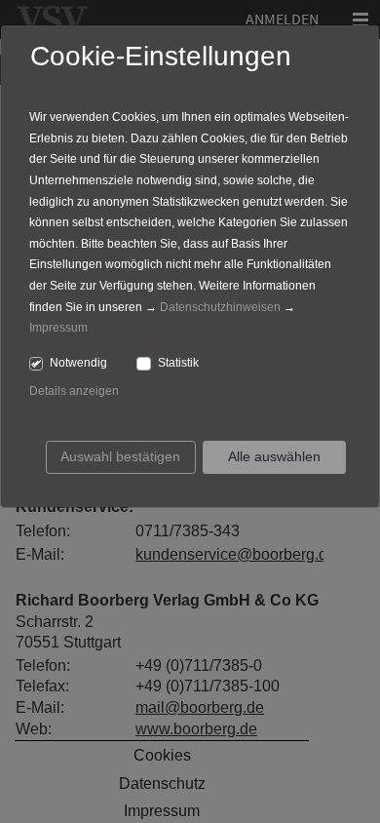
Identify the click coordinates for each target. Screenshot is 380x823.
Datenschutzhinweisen (220, 307)
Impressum (58, 327)
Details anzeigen (74, 391)
